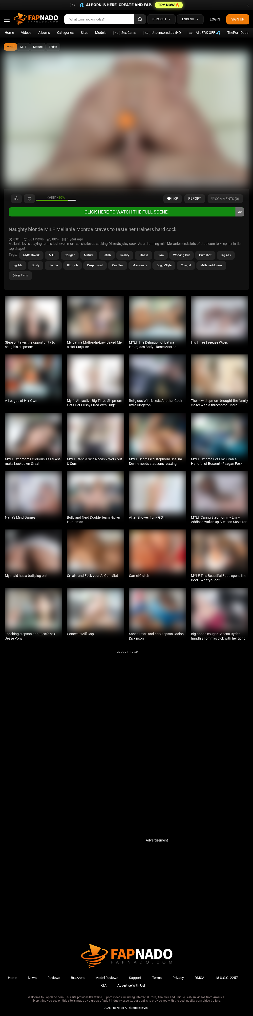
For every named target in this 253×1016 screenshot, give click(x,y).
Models (100, 33)
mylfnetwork (31, 255)
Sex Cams (125, 33)
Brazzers (77, 978)
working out (181, 255)
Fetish (53, 47)
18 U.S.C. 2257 (226, 978)
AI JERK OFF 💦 (204, 33)
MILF (23, 47)
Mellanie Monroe (211, 265)
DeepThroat (95, 265)
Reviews (53, 978)
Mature (37, 47)
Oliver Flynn (20, 275)
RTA (103, 985)
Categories (65, 33)
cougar (70, 255)
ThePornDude (237, 33)
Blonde (53, 265)
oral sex (117, 265)
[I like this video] (16, 198)
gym (161, 255)
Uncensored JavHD (163, 33)
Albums (44, 33)
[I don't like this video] (29, 198)
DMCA (199, 978)
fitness (143, 255)
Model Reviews (106, 978)
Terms (157, 978)
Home (9, 33)
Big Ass (226, 255)
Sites (84, 33)
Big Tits (17, 265)
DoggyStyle (163, 265)
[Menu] (7, 19)
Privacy (178, 978)
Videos (26, 33)
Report (194, 198)
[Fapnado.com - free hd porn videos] (36, 19)
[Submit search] (140, 19)
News (32, 978)
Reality (124, 255)
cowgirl (186, 265)
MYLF (10, 47)
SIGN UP (237, 19)
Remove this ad (126, 651)
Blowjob (72, 265)
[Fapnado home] (126, 968)
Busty (35, 265)
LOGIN (215, 19)
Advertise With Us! (131, 985)
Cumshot (205, 255)
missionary (139, 265)
